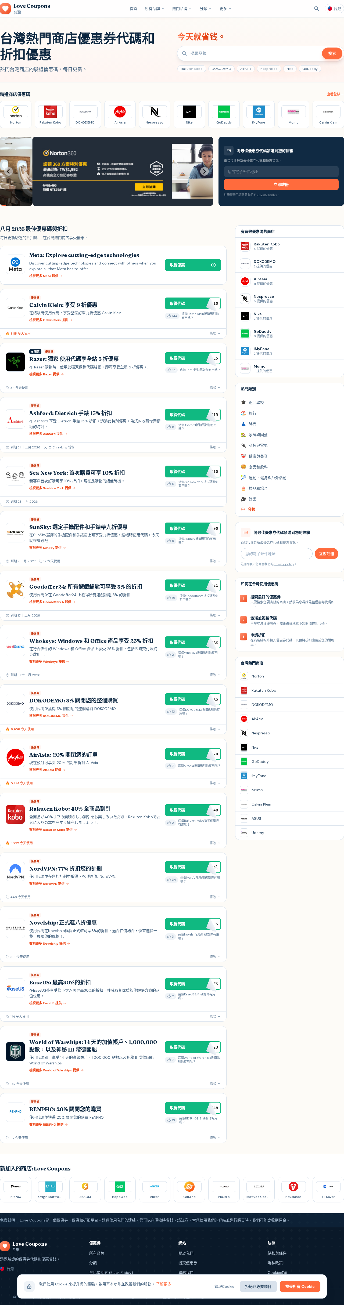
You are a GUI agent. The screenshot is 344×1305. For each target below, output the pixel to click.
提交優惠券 (187, 1262)
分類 (203, 8)
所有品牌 (152, 8)
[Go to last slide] (8, 171)
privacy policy (266, 195)
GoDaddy (310, 69)
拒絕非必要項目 (258, 1286)
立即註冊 (281, 184)
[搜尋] (316, 8)
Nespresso (269, 69)
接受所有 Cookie (300, 1286)
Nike (290, 69)
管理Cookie (224, 1286)
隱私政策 (275, 1262)
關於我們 (186, 1253)
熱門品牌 (179, 8)
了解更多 (163, 1284)
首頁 (133, 8)
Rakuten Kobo (192, 69)
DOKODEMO (221, 69)
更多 (223, 8)
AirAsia (245, 69)
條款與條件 (277, 1253)
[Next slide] (204, 171)
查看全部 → (335, 94)
